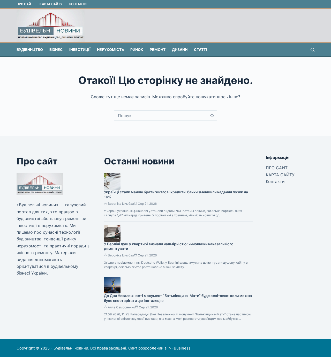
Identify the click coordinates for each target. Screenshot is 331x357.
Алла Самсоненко (121, 307)
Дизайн (179, 49)
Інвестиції (80, 49)
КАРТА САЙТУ (51, 4)
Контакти (78, 4)
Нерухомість (110, 49)
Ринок (136, 49)
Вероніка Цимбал (121, 204)
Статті (200, 49)
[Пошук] (312, 50)
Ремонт (158, 49)
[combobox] (160, 115)
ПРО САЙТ (25, 4)
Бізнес (56, 49)
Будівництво (30, 49)
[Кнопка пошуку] (212, 115)
